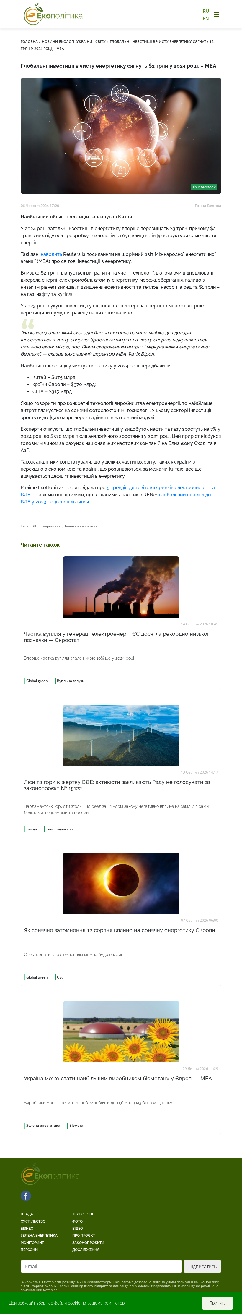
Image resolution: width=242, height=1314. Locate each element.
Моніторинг (32, 1243)
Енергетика (50, 526)
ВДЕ (33, 526)
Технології (82, 1214)
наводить (51, 254)
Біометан (77, 1125)
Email (31, 1266)
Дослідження (85, 1250)
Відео (77, 1228)
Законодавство (59, 829)
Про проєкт (83, 1236)
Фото (77, 1221)
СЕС (60, 977)
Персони (29, 1250)
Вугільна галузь (70, 680)
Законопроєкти (88, 1243)
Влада (27, 1214)
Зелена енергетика (80, 526)
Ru (206, 11)
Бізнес (27, 1228)
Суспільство (33, 1221)
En (206, 18)
